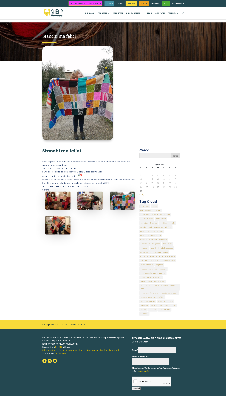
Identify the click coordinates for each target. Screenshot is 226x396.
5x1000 (154, 206)
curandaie (163, 240)
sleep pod (144, 305)
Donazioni (131, 3)
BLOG (149, 13)
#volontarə (144, 206)
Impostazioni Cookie (75, 350)
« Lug (141, 194)
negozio (163, 269)
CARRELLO (54, 324)
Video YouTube (164, 310)
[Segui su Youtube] (55, 361)
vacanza (152, 310)
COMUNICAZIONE (133, 13)
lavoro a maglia (146, 265)
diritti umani (167, 244)
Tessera (119, 3)
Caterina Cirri (62, 353)
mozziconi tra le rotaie (149, 269)
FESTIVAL (172, 13)
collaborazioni (146, 227)
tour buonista (170, 305)
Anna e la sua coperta (149, 214)
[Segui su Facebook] (44, 361)
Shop (166, 3)
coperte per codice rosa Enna (151, 231)
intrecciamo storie (168, 260)
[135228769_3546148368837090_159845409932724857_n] (57, 225)
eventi (153, 248)
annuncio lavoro (146, 219)
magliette (159, 265)
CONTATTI (160, 13)
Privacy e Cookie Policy (53, 350)
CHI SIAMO (90, 13)
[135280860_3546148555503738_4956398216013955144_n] (57, 201)
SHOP (45, 324)
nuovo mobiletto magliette (151, 277)
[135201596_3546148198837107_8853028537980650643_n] (122, 201)
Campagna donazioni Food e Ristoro (85, 3)
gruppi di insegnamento (150, 256)
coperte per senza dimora (150, 235)
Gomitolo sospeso (165, 248)
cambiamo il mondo (148, 223)
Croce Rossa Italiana (148, 240)
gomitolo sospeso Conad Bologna (154, 252)
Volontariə (144, 314)
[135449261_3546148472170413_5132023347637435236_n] (90, 201)
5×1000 (58, 347)
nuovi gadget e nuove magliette (152, 273)
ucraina (143, 310)
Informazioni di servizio (149, 260)
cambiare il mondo (167, 223)
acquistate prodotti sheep (150, 210)
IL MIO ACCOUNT (77, 324)
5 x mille (109, 3)
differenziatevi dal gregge (150, 244)
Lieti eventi (155, 3)
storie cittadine (157, 305)
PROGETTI (102, 13)
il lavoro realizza (168, 256)
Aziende (143, 3)
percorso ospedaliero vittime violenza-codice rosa (158, 287)
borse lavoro (161, 219)
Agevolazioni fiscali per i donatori (103, 350)
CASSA (64, 324)
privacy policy (143, 371)
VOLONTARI (118, 13)
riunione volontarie (147, 301)
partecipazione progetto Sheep (152, 281)
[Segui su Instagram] (50, 361)
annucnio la (165, 214)
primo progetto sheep (149, 293)
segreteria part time (165, 301)
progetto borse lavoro (169, 293)
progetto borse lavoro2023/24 (152, 297)
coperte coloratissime (162, 227)
